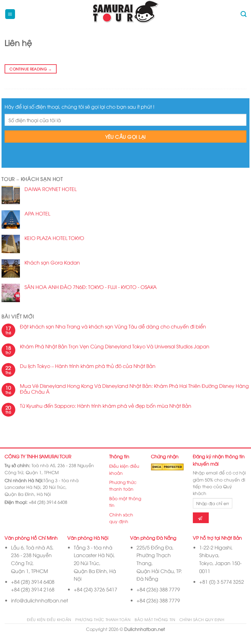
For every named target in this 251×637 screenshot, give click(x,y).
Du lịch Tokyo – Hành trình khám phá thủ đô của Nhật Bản (87, 366)
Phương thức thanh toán (123, 485)
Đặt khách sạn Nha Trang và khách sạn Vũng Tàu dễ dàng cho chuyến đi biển (113, 326)
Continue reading (30, 68)
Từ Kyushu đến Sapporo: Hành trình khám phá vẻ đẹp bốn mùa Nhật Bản (105, 406)
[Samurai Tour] (125, 14)
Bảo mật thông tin (125, 501)
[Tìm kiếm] (243, 14)
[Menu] (10, 14)
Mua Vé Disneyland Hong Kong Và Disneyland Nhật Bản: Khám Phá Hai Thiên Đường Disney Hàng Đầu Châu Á (134, 389)
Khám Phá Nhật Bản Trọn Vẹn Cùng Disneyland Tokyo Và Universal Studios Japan (114, 346)
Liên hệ (18, 42)
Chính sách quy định (121, 517)
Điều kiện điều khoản (124, 469)
